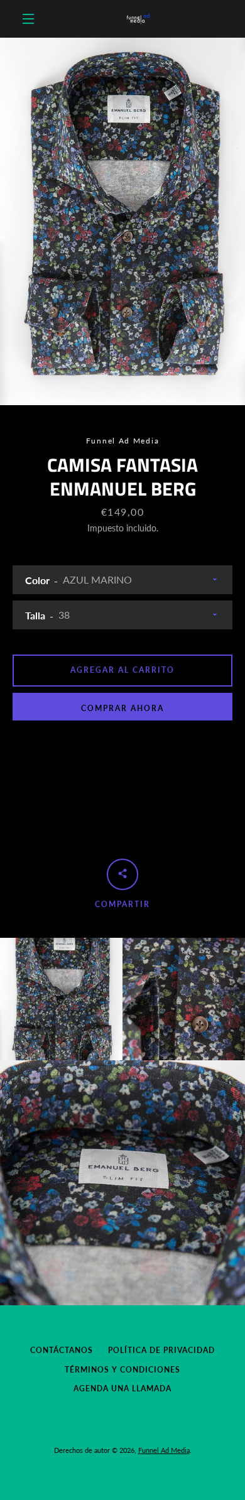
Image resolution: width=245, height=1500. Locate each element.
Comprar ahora (122, 708)
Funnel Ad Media (164, 1450)
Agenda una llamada (123, 1388)
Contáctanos (61, 1350)
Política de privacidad (161, 1350)
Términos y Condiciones (122, 1369)
